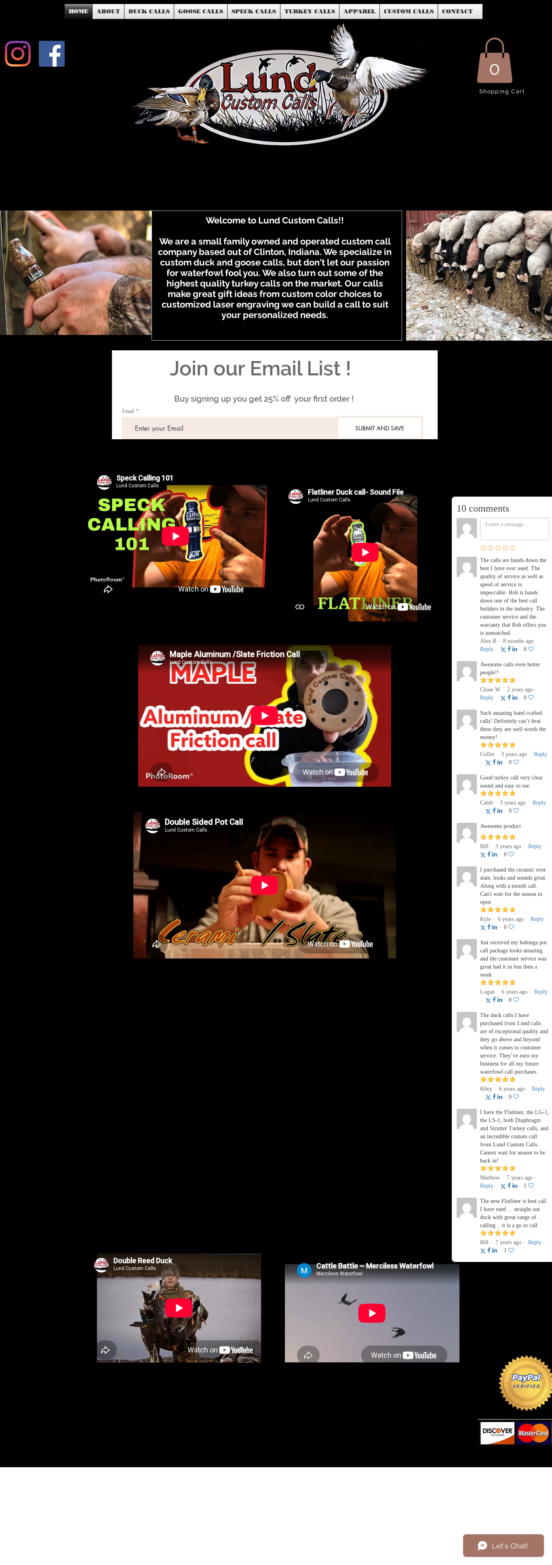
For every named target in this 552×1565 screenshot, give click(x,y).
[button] (495, 60)
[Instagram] (18, 54)
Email (128, 411)
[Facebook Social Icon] (52, 54)
